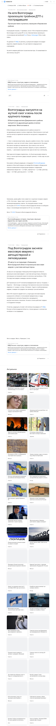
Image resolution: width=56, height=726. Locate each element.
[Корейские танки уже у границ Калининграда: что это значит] (17, 383)
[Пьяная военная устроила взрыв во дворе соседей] (17, 537)
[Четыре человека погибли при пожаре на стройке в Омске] (39, 604)
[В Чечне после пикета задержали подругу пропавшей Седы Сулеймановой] (17, 405)
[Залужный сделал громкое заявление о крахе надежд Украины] (17, 515)
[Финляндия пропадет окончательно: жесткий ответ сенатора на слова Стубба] (17, 604)
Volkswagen (34, 35)
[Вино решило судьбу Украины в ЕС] (17, 493)
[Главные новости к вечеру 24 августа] (39, 648)
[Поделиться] (44, 95)
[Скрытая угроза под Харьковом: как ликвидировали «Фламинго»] (39, 626)
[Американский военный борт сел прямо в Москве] (39, 405)
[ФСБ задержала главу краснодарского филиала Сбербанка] (17, 626)
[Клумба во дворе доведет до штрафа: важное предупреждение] (39, 581)
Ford (25, 35)
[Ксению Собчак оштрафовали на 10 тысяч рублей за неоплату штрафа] (17, 714)
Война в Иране (22, 5)
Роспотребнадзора (39, 163)
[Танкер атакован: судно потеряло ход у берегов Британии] (39, 449)
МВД (17, 41)
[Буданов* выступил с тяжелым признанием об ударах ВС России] (39, 559)
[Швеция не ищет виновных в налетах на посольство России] (39, 493)
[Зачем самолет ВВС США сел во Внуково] (39, 537)
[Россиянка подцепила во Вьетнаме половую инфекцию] (39, 427)
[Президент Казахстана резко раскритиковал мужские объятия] (17, 559)
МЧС (18, 205)
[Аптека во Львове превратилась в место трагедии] (39, 383)
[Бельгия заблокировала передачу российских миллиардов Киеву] (17, 471)
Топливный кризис (38, 5)
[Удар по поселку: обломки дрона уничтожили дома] (17, 427)
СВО (30, 5)
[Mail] (4, 1)
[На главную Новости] (8, 1)
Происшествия (32, 9)
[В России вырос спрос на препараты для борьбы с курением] (17, 692)
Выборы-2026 (12, 5)
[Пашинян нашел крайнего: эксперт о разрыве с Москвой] (17, 648)
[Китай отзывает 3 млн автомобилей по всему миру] (39, 670)
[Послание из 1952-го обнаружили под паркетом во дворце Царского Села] (17, 449)
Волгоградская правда (22, 9)
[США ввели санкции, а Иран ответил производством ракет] (39, 692)
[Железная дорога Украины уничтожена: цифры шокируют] (39, 515)
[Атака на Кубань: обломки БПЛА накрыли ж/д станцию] (39, 714)
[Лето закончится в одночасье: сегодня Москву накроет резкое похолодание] (39, 471)
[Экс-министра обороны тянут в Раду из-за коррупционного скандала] (17, 670)
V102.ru (17, 106)
